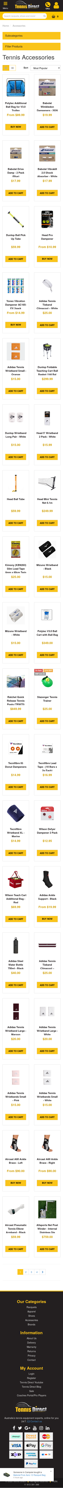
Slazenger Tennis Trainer (47, 698)
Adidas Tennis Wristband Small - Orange (15, 370)
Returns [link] (31, 1351)
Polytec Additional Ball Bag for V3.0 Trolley (16, 106)
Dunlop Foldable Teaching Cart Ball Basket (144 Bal (47, 370)
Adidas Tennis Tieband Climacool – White (47, 304)
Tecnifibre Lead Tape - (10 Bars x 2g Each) (47, 766)
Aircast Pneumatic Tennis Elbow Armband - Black (16, 1228)
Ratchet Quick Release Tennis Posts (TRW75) (16, 700)
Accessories (19, 25)
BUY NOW (16, 126)
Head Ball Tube (16, 499)
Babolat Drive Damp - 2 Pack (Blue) (15, 172)
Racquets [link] (32, 1307)
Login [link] (31, 1373)
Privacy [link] (31, 1355)
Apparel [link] (31, 1311)
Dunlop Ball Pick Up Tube (16, 237)
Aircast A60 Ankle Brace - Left (15, 1161)
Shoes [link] (31, 1315)
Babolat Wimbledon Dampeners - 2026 (47, 106)
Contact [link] (31, 1359)
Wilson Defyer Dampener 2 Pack (47, 830)
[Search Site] (46, 16)
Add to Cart (47, 127)
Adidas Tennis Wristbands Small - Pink (15, 1096)
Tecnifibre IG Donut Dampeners (15, 765)
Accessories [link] (31, 1320)
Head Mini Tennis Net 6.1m (47, 501)
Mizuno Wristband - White (16, 633)
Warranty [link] (31, 1347)
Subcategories (14, 35)
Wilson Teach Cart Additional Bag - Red (15, 898)
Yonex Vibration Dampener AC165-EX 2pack (15, 304)
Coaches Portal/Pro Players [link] (31, 1395)
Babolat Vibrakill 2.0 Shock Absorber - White (47, 172)
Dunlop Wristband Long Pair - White (15, 434)
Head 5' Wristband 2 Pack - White (47, 434)
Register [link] (31, 1378)
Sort (26, 67)
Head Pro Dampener (47, 237)
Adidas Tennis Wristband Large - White (47, 1030)
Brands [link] (31, 1324)
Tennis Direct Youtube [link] (31, 1382)
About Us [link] (31, 1338)
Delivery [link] (31, 1342)
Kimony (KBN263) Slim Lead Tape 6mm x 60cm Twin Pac (15, 570)
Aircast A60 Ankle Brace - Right (47, 1161)
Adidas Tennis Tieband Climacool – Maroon (47, 966)
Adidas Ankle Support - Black (47, 897)
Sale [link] (31, 1391)
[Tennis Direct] (27, 8)
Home (6, 25)
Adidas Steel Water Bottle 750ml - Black (16, 964)
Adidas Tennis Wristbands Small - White (47, 1096)
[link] (14, 1428)
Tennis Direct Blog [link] (31, 1386)
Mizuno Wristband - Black (47, 566)
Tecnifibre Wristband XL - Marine (16, 832)
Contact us (36, 1421)
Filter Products (14, 46)
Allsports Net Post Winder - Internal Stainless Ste (47, 1228)
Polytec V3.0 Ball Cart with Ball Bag (47, 633)
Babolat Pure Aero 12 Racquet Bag (29, 1475)
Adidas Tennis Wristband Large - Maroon (15, 1030)
